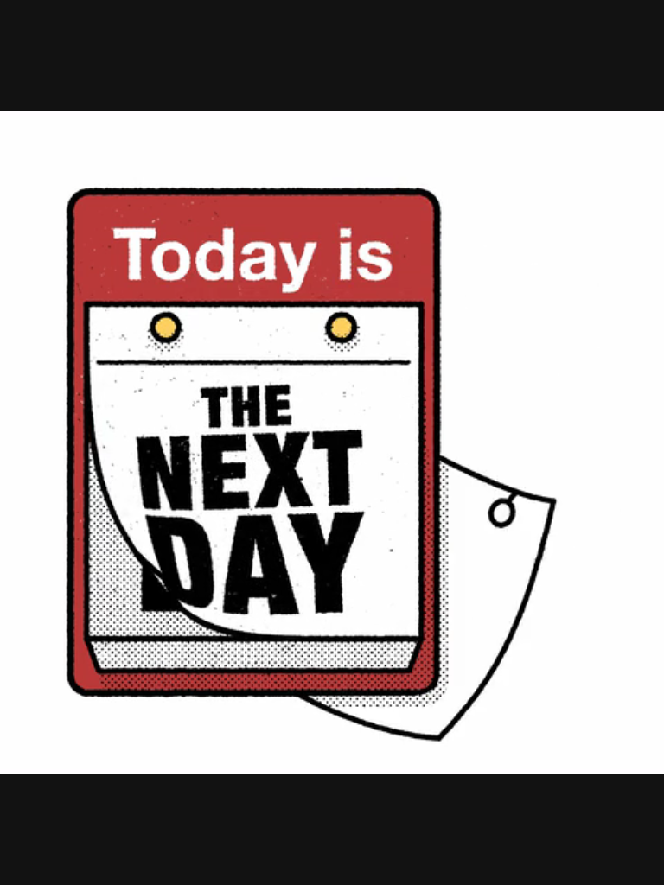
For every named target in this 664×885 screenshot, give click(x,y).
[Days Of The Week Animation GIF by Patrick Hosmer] (332, 442)
